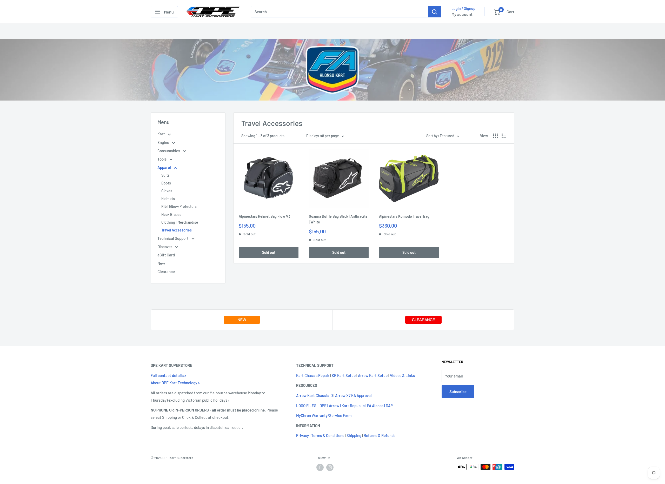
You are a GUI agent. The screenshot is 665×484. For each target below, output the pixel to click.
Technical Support (173, 238)
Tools (162, 159)
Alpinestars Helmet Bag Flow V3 (264, 216)
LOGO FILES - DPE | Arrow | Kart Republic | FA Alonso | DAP (344, 405)
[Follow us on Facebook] (320, 467)
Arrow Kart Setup (373, 375)
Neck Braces (171, 214)
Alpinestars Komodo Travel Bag (404, 216)
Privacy (302, 435)
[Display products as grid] (495, 136)
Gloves (166, 191)
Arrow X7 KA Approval (353, 395)
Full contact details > (168, 375)
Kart (161, 133)
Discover (165, 246)
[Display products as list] (504, 136)
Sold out (268, 252)
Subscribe (458, 391)
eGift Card (166, 255)
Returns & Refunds (379, 435)
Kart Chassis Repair (312, 375)
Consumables (169, 150)
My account (462, 14)
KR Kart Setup (344, 375)
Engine (163, 142)
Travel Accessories (176, 230)
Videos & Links (402, 375)
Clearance (166, 271)
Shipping (354, 435)
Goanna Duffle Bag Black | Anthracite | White (338, 219)
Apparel (164, 167)
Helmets (168, 198)
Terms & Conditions (327, 435)
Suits (165, 175)
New (161, 263)
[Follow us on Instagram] (330, 467)
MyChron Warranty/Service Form (323, 415)
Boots (166, 183)
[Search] (434, 11)
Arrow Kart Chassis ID (314, 395)
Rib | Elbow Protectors (179, 206)
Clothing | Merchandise (179, 222)
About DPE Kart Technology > (175, 382)
